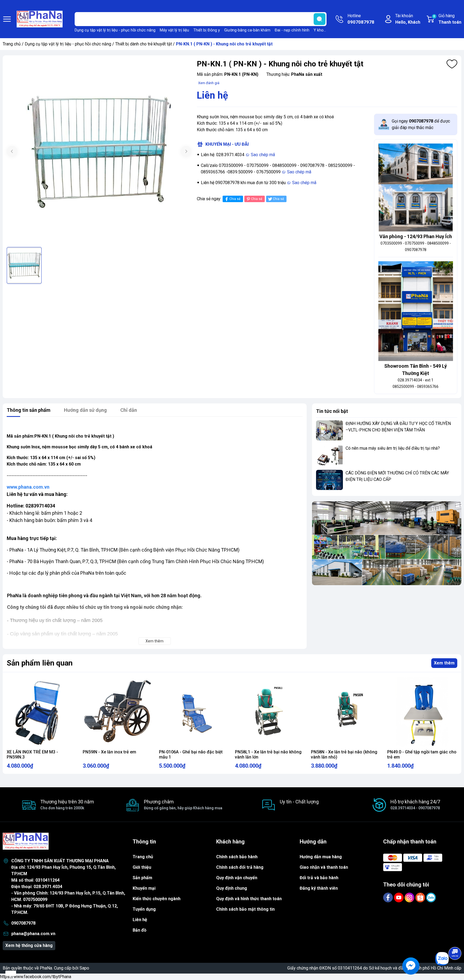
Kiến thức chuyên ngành (156, 898)
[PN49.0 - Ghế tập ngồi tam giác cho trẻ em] (422, 712)
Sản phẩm (142, 877)
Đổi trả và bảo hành (319, 877)
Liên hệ (140, 919)
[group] (99, 151)
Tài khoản (407, 19)
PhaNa (46, 968)
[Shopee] (420, 897)
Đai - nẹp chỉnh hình (292, 30)
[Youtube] (399, 897)
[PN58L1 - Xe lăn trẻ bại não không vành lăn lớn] (270, 712)
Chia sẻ (234, 199)
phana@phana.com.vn (33, 933)
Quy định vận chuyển (236, 877)
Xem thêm (444, 663)
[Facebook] (388, 897)
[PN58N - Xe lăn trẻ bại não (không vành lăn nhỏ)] (346, 712)
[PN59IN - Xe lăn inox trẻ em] (118, 712)
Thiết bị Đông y (206, 30)
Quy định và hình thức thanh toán (249, 898)
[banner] (386, 543)
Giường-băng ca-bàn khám (247, 30)
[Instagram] (410, 897)
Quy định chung (231, 888)
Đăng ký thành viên (319, 888)
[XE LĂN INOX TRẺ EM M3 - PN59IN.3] (42, 712)
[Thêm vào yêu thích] (452, 64)
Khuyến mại (144, 888)
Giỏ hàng (447, 19)
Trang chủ (12, 44)
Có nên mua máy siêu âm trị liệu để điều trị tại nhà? (393, 448)
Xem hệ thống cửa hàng (29, 945)
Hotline (360, 19)
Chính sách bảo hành (237, 856)
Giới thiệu (142, 867)
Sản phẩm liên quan (40, 663)
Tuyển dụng (144, 909)
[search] (319, 19)
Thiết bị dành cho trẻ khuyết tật (143, 44)
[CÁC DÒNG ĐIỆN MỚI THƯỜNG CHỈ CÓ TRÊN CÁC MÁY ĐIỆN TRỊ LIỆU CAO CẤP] (329, 480)
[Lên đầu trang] (455, 938)
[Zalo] (431, 897)
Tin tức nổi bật (332, 411)
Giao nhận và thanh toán (324, 867)
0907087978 (23, 923)
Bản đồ (139, 930)
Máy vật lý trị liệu (174, 30)
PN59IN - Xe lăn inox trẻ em (109, 751)
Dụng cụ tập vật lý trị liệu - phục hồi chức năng (115, 30)
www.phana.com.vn (28, 487)
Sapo (84, 968)
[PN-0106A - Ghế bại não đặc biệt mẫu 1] (194, 712)
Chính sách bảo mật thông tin (245, 909)
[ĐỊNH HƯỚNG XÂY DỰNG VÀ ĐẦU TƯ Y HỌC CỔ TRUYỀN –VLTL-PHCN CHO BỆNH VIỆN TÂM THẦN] (329, 430)
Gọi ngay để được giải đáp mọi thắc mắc (421, 124)
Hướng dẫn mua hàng (321, 856)
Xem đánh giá (208, 83)
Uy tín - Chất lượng (299, 801)
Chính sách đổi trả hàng (239, 867)
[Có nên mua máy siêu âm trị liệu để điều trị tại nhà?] (329, 455)
